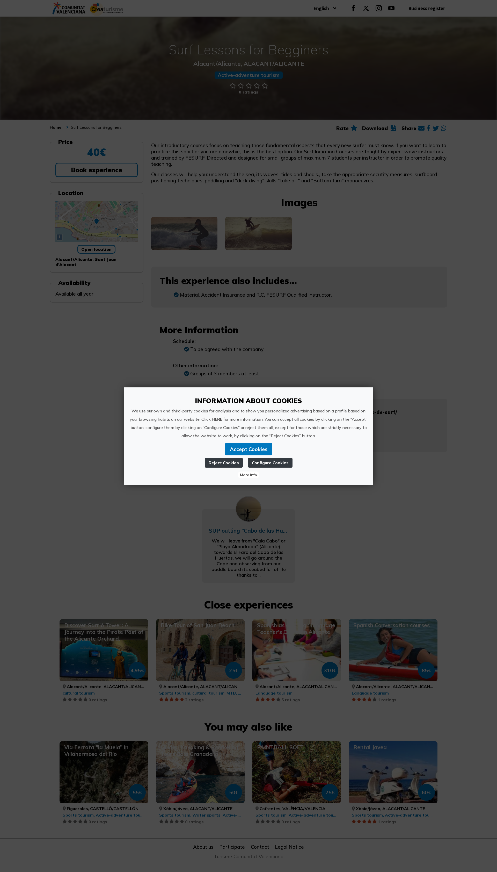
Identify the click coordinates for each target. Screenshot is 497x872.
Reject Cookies (224, 462)
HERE (217, 419)
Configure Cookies (270, 462)
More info (248, 475)
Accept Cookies (248, 449)
